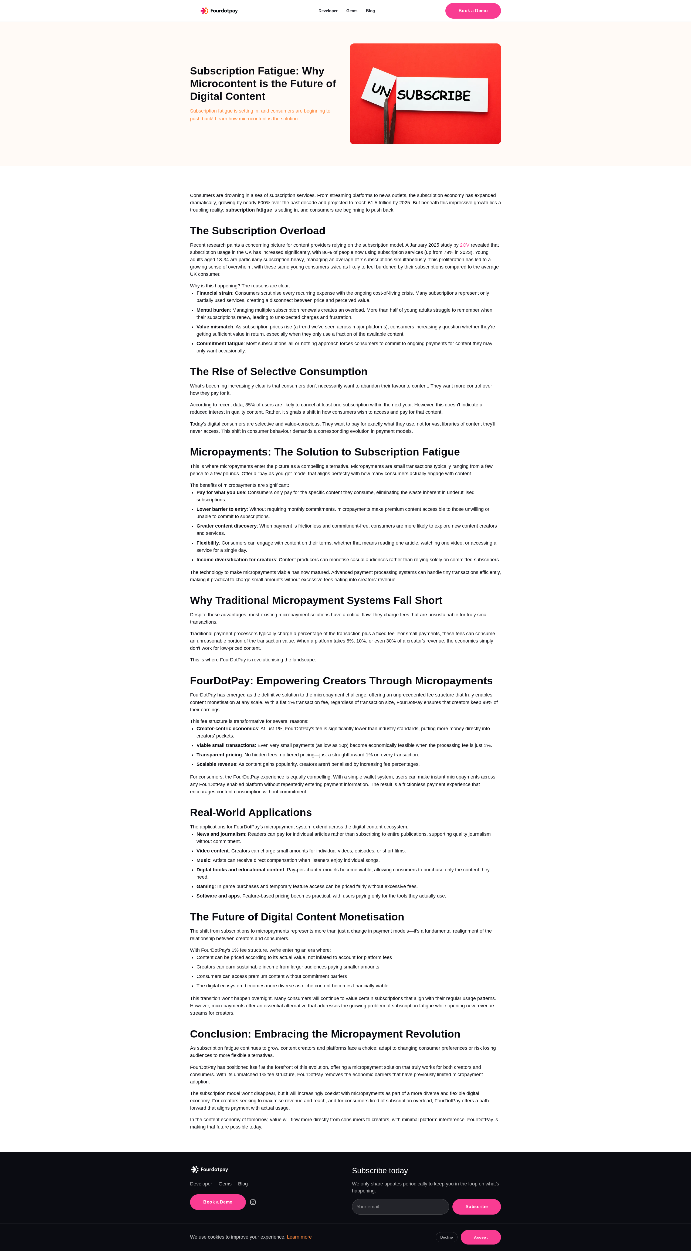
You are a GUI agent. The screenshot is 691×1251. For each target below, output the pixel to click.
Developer (328, 11)
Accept (481, 1237)
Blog (370, 11)
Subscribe (477, 1206)
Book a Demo (473, 10)
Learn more (299, 1237)
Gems (351, 11)
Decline (446, 1237)
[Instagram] (253, 1202)
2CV (464, 245)
